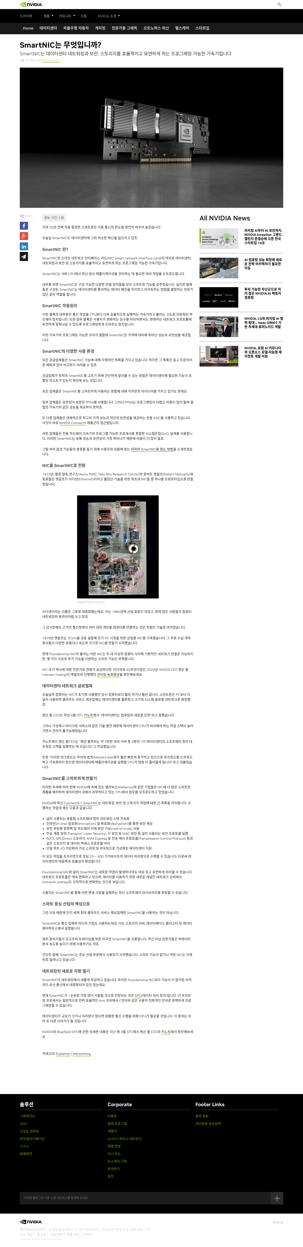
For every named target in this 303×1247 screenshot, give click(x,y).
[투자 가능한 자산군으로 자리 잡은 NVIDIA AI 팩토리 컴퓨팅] (219, 297)
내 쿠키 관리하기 (86, 1229)
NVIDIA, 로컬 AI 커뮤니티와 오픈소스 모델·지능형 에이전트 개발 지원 (263, 352)
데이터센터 (48, 28)
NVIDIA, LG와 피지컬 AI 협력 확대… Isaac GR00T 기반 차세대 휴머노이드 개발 (263, 322)
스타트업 (202, 28)
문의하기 (114, 1169)
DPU (138, 995)
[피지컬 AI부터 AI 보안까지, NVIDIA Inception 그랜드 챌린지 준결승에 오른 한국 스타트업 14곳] (219, 238)
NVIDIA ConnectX (72, 423)
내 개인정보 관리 (60, 1229)
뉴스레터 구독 (117, 1161)
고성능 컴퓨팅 (29, 1131)
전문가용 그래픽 (124, 28)
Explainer (63, 1054)
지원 (84, 16)
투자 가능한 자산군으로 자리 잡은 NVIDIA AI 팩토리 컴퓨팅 (262, 293)
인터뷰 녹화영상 (108, 674)
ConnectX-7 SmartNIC (81, 803)
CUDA (24, 1146)
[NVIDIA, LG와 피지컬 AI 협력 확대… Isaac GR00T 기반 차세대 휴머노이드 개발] (219, 326)
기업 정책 (56, 1235)
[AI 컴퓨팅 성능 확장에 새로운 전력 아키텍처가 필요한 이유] (219, 268)
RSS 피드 (114, 1154)
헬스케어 (182, 28)
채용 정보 (114, 1146)
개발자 (112, 1131)
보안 (111, 1176)
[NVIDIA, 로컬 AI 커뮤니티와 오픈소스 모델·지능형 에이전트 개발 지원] (219, 356)
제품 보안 (73, 1235)
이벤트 (112, 1116)
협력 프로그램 (117, 1124)
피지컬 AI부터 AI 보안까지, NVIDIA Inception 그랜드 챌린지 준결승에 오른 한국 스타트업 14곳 (263, 236)
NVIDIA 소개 (107, 16)
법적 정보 (202, 1116)
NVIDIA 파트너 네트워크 (125, 1139)
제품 (46, 16)
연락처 (88, 1235)
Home (28, 28)
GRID (23, 1124)
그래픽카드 (27, 1116)
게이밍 (100, 28)
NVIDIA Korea (50, 60)
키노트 (88, 715)
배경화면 (26, 1154)
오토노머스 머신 (156, 28)
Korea (278, 1222)
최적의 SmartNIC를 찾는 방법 (152, 449)
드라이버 (26, 16)
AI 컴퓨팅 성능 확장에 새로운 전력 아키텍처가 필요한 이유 (263, 264)
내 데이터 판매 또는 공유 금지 (122, 1229)
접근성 (41, 1235)
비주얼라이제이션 (32, 1139)
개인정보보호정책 (32, 1229)
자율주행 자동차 (76, 28)
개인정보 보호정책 (208, 1124)
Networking (82, 1054)
